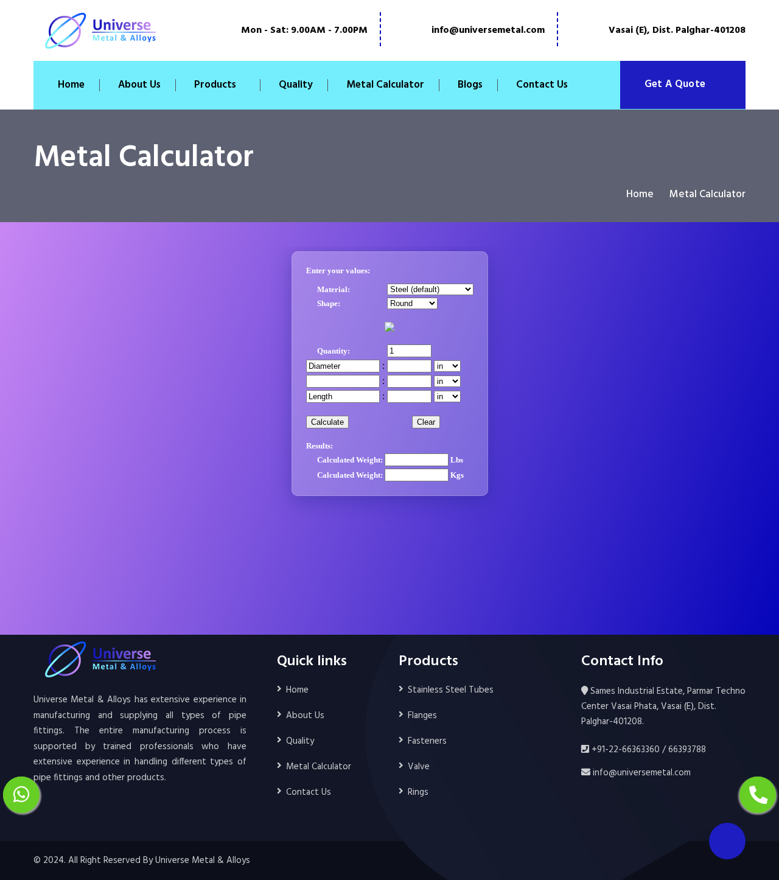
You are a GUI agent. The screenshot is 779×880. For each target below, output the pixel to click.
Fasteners (427, 741)
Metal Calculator (385, 85)
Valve (419, 767)
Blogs (470, 85)
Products (215, 85)
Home (71, 85)
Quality (296, 85)
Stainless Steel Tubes (451, 690)
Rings (418, 792)
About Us (139, 85)
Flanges (422, 715)
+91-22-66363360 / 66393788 (647, 749)
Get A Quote (676, 84)
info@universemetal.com (488, 30)
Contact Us (542, 85)
